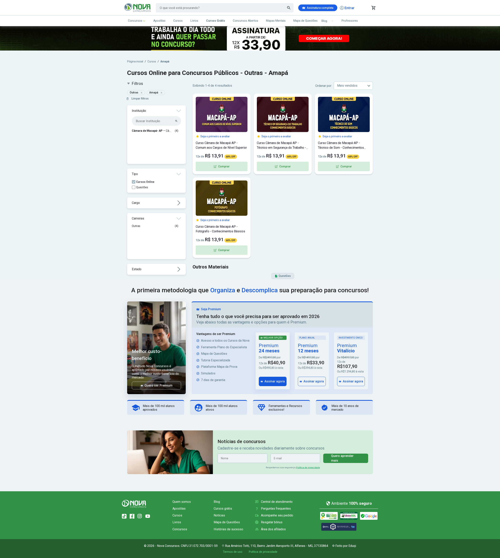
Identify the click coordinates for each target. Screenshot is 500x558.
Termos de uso (232, 552)
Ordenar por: (323, 86)
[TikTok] (124, 516)
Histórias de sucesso (228, 529)
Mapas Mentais (276, 20)
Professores (350, 20)
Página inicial (135, 61)
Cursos (178, 20)
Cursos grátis (223, 508)
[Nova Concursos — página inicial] (137, 7)
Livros (194, 20)
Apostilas (159, 20)
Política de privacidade (308, 467)
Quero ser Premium (158, 385)
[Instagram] (140, 516)
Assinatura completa (320, 7)
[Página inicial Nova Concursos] (134, 504)
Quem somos (181, 502)
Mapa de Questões (305, 20)
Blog (217, 502)
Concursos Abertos (245, 20)
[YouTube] (147, 516)
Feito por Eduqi (345, 546)
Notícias (219, 515)
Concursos (135, 20)
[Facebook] (132, 516)
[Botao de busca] (289, 7)
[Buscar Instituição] (176, 121)
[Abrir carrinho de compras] (373, 8)
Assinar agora (274, 381)
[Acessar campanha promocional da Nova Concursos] (250, 38)
